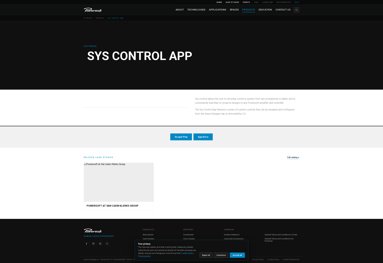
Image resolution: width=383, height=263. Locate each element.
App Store (203, 137)
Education (265, 9)
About (180, 9)
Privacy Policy (258, 260)
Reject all (206, 255)
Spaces (234, 9)
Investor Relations (231, 235)
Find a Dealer (189, 239)
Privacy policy (144, 256)
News (219, 2)
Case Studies (148, 239)
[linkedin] (100, 243)
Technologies (196, 9)
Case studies (232, 2)
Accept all (237, 255)
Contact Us (283, 9)
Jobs (256, 2)
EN (297, 2)
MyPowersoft (284, 2)
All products (148, 235)
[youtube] (107, 243)
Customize (221, 255)
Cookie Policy (273, 260)
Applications (217, 9)
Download (267, 2)
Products (248, 9)
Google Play (181, 137)
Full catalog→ (293, 157)
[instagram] (93, 243)
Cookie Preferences (291, 260)
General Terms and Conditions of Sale (281, 235)
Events (246, 2)
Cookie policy (187, 253)
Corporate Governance (233, 239)
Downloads (188, 235)
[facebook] (86, 243)
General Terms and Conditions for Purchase (279, 240)
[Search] (296, 10)
